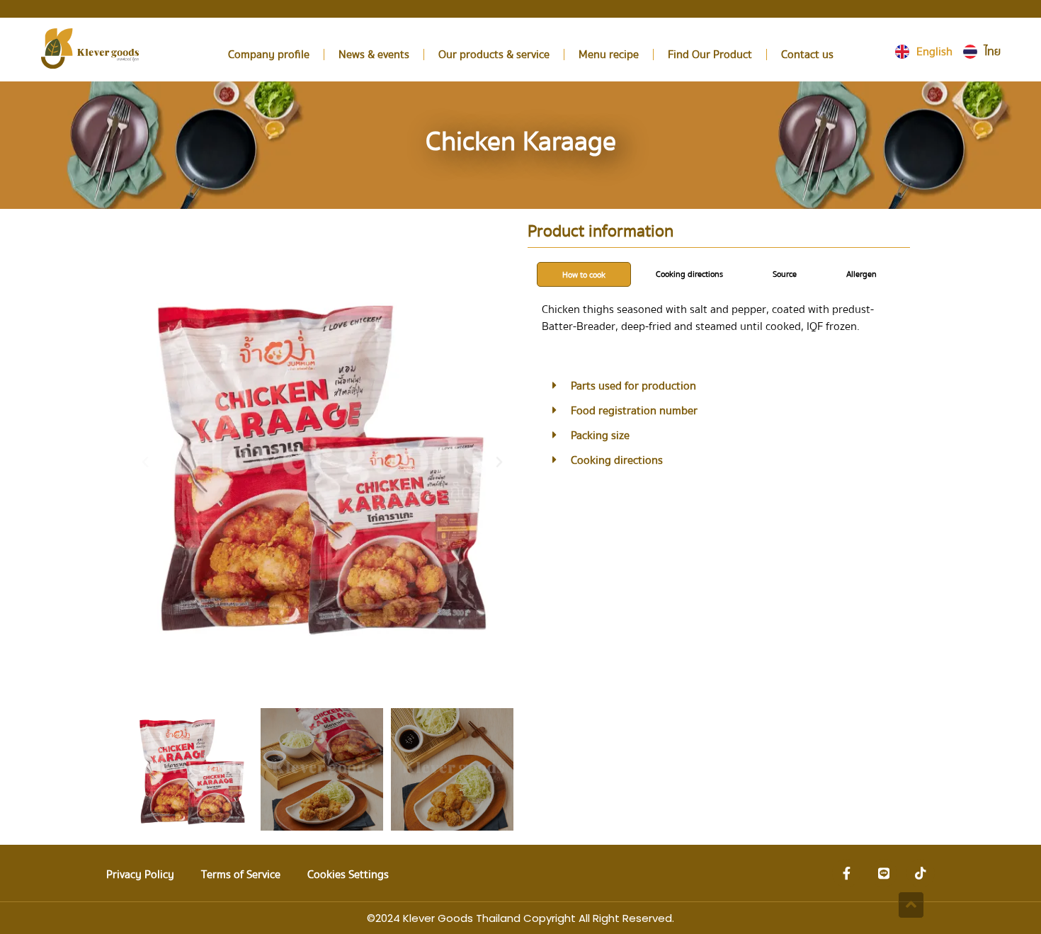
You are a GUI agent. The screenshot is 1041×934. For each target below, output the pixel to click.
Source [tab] (785, 274)
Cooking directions (617, 460)
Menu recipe (609, 54)
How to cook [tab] (583, 275)
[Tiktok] (920, 873)
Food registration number (634, 410)
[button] (145, 462)
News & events (374, 54)
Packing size (600, 435)
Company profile (268, 54)
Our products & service (494, 54)
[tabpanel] (719, 323)
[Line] (884, 873)
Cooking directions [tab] (689, 274)
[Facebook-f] (846, 873)
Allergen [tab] (861, 274)
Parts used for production (633, 386)
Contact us (807, 54)
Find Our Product (710, 54)
